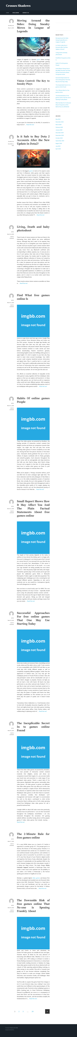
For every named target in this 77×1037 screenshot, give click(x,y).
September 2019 (60, 140)
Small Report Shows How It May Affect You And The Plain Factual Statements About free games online (33, 509)
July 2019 (58, 146)
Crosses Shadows (18, 6)
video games (36, 878)
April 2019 (58, 149)
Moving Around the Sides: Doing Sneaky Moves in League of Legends (33, 26)
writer (12, 231)
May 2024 (58, 119)
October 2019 (59, 138)
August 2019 (59, 143)
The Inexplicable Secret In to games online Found (33, 726)
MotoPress (12, 1029)
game (38, 59)
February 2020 (59, 127)
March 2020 (58, 124)
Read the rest (30, 124)
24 (32, 1011)
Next (47, 1011)
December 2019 (60, 132)
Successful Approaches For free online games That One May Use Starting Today (33, 618)
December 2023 (60, 122)
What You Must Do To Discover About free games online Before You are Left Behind (63, 104)
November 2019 (60, 135)
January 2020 (59, 130)
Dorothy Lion (11, 25)
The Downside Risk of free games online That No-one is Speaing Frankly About (33, 906)
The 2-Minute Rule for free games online (33, 835)
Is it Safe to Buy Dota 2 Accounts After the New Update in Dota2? (33, 140)
